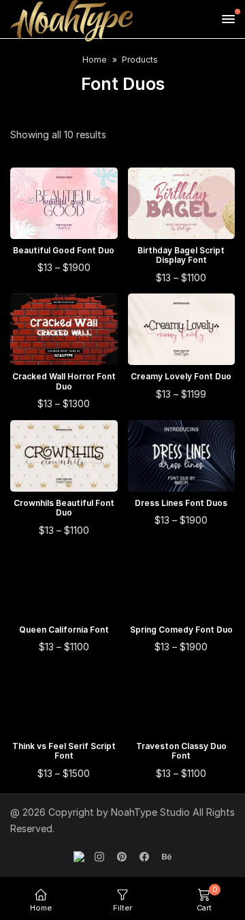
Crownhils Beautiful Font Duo (64, 508)
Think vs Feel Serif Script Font (64, 751)
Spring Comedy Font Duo (181, 630)
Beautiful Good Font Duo (63, 250)
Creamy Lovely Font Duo (181, 376)
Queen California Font (64, 630)
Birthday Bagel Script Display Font (181, 255)
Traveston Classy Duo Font (181, 751)
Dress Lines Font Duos (181, 503)
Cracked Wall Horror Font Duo (64, 381)
